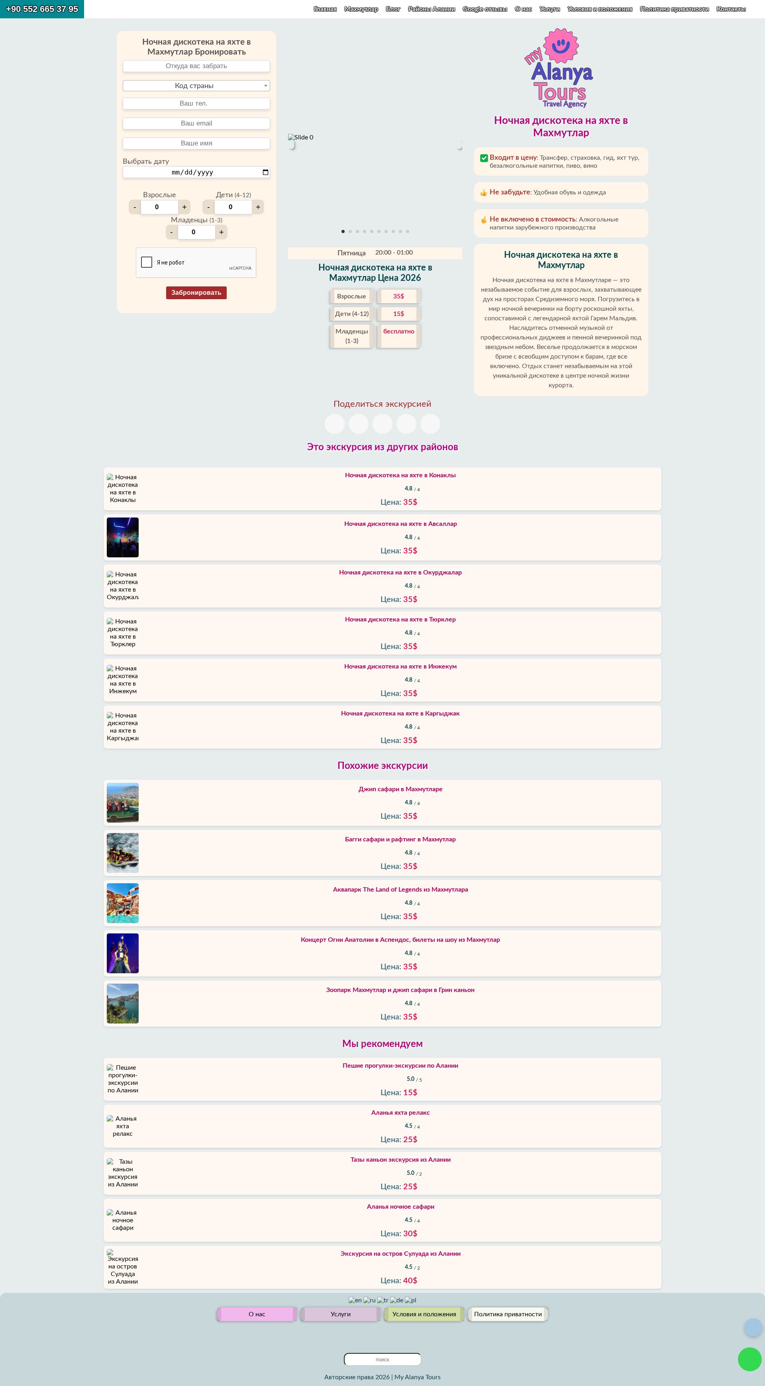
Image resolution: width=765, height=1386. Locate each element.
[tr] (383, 1300)
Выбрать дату (146, 161)
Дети (233, 195)
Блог (393, 9)
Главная (325, 9)
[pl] (410, 1300)
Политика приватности (675, 9)
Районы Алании (431, 9)
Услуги (550, 9)
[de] (397, 1300)
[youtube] (376, 1333)
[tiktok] (401, 1333)
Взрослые (159, 195)
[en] (356, 1300)
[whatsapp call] (750, 1359)
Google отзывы (485, 9)
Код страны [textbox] (194, 86)
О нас (524, 9)
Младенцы (196, 220)
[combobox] (196, 85)
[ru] (370, 1300)
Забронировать (196, 292)
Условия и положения (601, 9)
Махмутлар (361, 9)
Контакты (731, 9)
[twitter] (363, 1333)
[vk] (388, 1333)
